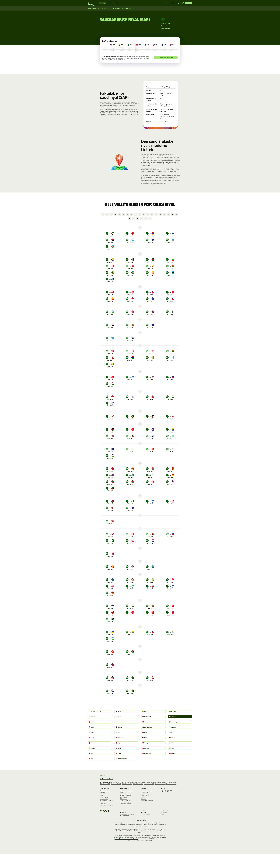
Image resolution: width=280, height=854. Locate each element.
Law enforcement (124, 815)
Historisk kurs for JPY (162, 782)
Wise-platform (123, 798)
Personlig (102, 3)
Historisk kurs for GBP (129, 782)
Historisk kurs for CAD (173, 782)
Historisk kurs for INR (105, 783)
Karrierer (102, 795)
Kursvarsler (143, 798)
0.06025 (155, 51)
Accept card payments (125, 803)
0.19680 (172, 48)
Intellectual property (145, 814)
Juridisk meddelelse (165, 810)
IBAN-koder (143, 797)
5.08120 (172, 51)
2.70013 (138, 51)
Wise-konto (123, 792)
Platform (117, 3)
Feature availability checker (106, 805)
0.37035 (138, 48)
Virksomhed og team (105, 790)
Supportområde (103, 802)
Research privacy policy (146, 790)
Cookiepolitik (123, 812)
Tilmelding (188, 3)
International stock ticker (147, 794)
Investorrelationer (104, 798)
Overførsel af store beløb (126, 795)
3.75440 (112, 51)
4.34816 (147, 51)
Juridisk (122, 810)
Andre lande (164, 812)
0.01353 (130, 51)
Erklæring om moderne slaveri (127, 814)
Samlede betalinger (125, 802)
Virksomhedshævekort (125, 800)
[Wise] (92, 3)
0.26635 (112, 48)
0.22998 (147, 48)
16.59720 (155, 48)
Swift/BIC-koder (144, 795)
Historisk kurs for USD (149, 783)
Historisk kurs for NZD (116, 783)
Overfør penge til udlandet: (106, 778)
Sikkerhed (102, 792)
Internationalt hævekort (125, 794)
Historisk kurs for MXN (140, 782)
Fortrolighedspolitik (145, 810)
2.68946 (164, 51)
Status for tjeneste (104, 797)
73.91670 (130, 48)
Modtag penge (123, 797)
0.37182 (164, 48)
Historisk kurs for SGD (138, 783)
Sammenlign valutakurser (166, 57)
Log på (182, 3)
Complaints (143, 812)
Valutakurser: (103, 775)
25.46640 (121, 48)
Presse (101, 794)
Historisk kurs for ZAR (127, 783)
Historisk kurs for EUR (151, 782)
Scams (162, 814)
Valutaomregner (144, 792)
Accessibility (103, 803)
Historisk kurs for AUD (118, 782)
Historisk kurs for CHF (160, 783)
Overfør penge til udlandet (126, 790)
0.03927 (121, 51)
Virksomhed (110, 3)
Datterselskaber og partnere (106, 800)
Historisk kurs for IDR (171, 783)
